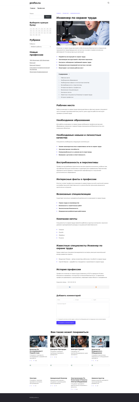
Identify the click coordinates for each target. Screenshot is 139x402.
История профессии (67, 97)
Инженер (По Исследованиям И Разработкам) (36, 351)
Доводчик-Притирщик (58, 349)
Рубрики (32, 44)
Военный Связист (35, 65)
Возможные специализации (69, 90)
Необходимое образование (69, 80)
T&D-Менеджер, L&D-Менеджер (39, 60)
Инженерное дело (63, 42)
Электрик (33, 378)
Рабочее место (65, 77)
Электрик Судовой (77, 349)
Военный (32, 62)
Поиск (32, 13)
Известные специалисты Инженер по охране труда (76, 94)
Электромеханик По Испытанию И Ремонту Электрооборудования (79, 379)
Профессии (41, 8)
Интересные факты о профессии (71, 87)
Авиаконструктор (98, 378)
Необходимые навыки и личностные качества (75, 82)
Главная (32, 8)
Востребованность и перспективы (71, 85)
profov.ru (35, 3)
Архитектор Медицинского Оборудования (97, 351)
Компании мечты (66, 92)
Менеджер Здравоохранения (39, 72)
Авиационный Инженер (58, 378)
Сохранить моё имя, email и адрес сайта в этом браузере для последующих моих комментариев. (82, 319)
